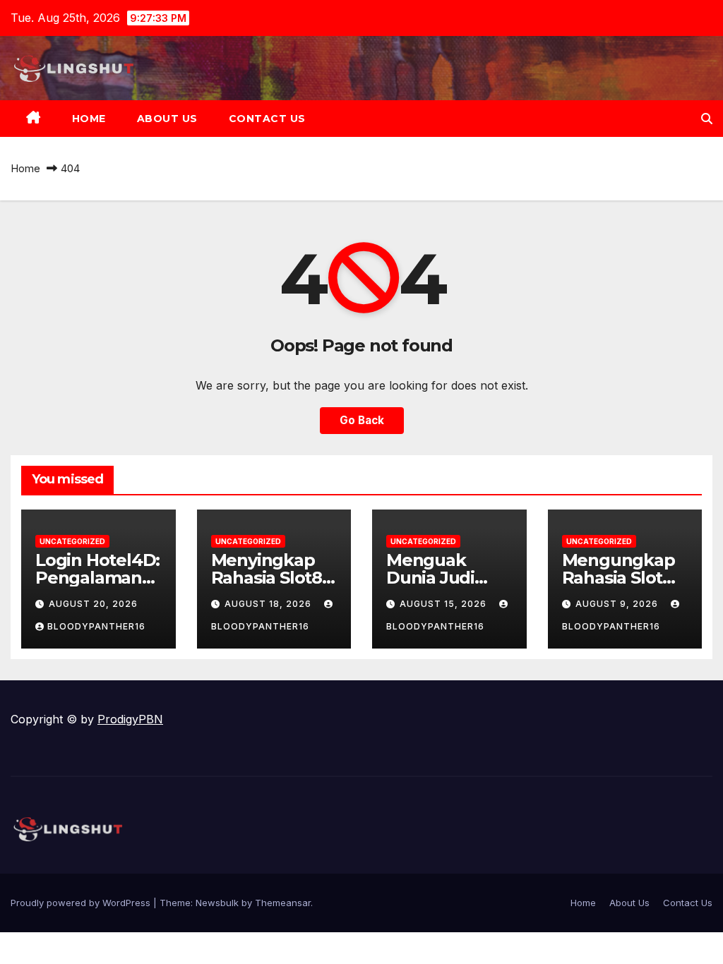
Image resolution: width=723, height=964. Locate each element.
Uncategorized (72, 541)
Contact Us (267, 118)
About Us (167, 118)
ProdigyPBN (130, 719)
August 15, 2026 (444, 603)
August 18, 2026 (269, 603)
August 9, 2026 (618, 603)
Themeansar (283, 902)
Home (89, 118)
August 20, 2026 (93, 603)
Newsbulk (217, 902)
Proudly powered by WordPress (82, 902)
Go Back (362, 420)
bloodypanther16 (96, 626)
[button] (706, 119)
